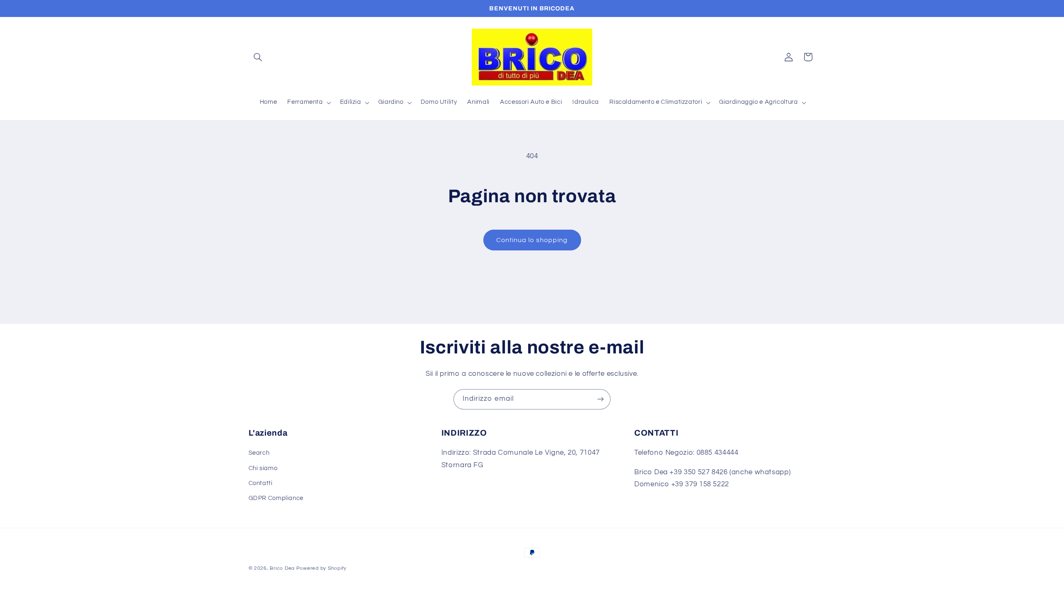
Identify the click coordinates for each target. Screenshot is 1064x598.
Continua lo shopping (532, 240)
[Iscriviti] (600, 399)
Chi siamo (263, 468)
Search (259, 453)
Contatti (261, 483)
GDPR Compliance (276, 498)
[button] (258, 56)
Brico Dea (283, 568)
